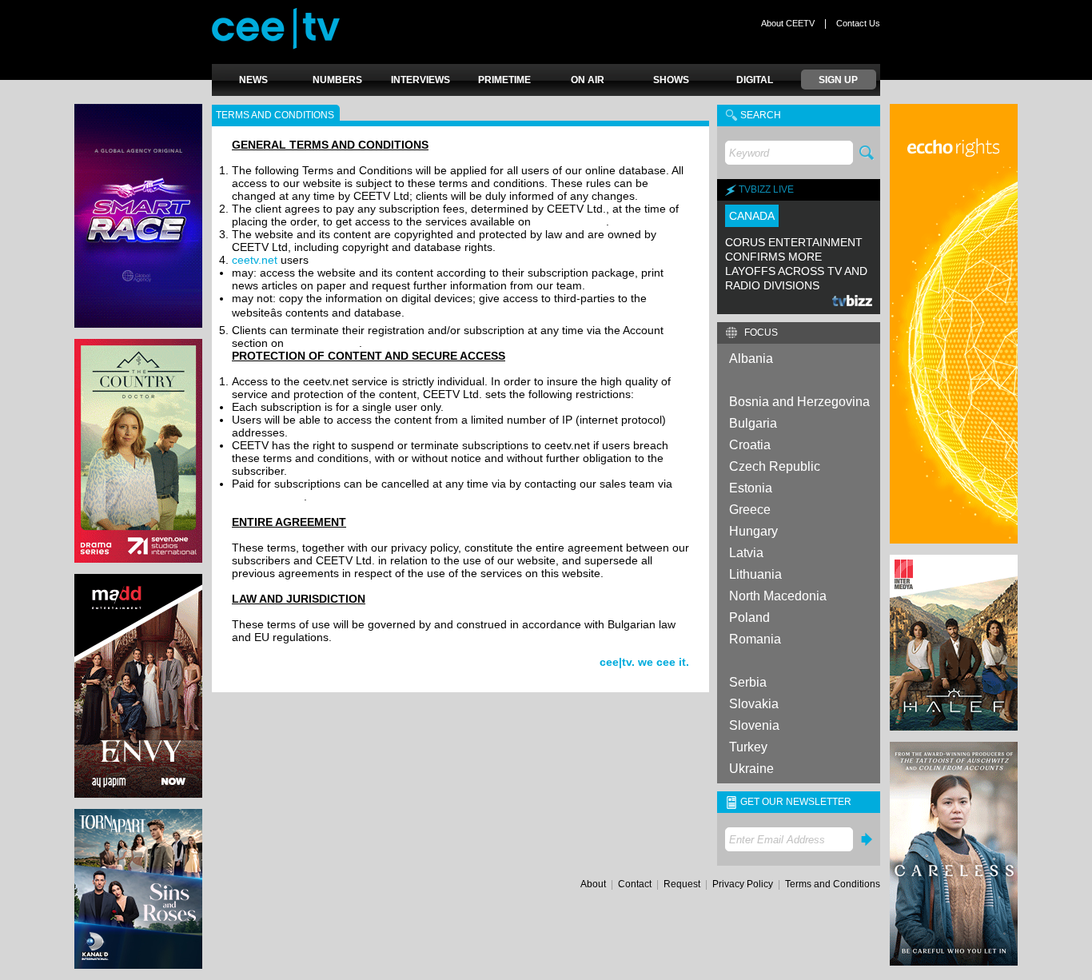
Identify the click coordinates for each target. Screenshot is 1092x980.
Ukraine (751, 768)
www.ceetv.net (570, 221)
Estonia (750, 488)
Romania (755, 639)
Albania (751, 358)
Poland (749, 617)
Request (682, 884)
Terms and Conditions (832, 884)
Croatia (750, 445)
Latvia (746, 553)
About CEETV (788, 23)
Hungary (753, 531)
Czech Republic (774, 466)
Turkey (748, 747)
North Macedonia (778, 596)
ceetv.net (254, 259)
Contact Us (858, 23)
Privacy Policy (742, 884)
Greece (750, 509)
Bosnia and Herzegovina (799, 401)
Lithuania (755, 574)
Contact (635, 884)
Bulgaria (753, 423)
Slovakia (754, 704)
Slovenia (754, 725)
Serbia (748, 682)
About (593, 884)
